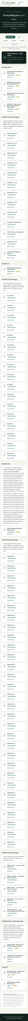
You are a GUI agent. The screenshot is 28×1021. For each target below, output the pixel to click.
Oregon (14, 40)
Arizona (6, 40)
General (22, 40)
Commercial (14, 44)
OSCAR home (9, 1018)
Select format (11, 138)
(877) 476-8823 (18, 1018)
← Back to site (20, 3)
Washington (10, 37)
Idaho (19, 37)
